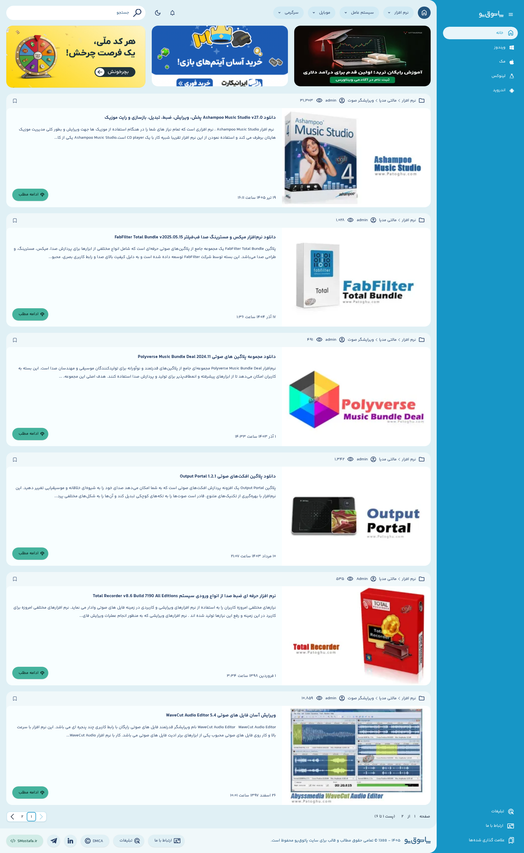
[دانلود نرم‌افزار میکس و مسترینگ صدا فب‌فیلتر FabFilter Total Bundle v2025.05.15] (356, 277)
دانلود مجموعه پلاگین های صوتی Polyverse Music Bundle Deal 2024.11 (207, 356)
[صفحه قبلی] (41, 816)
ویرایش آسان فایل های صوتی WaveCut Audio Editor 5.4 (221, 715)
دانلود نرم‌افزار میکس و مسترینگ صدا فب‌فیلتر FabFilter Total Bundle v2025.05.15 (195, 237)
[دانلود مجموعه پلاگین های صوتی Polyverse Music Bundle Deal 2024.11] (356, 396)
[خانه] (424, 13)
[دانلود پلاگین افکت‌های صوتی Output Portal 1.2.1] (356, 516)
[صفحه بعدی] (12, 816)
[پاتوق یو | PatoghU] (491, 14)
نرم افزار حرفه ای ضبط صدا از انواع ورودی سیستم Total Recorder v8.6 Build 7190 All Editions (184, 596)
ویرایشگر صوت (361, 101)
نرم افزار (409, 101)
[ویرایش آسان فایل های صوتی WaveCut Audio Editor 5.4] (356, 755)
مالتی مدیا (388, 101)
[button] (31, 816)
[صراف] (76, 57)
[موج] (362, 57)
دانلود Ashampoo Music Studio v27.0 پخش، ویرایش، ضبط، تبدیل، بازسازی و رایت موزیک (190, 117)
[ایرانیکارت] (220, 57)
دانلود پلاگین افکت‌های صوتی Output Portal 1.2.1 (228, 476)
